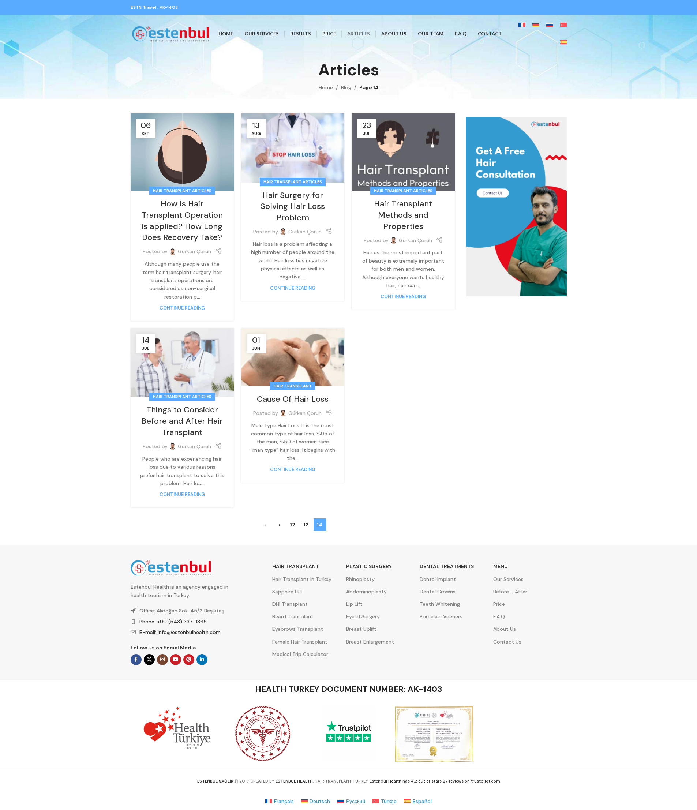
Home (326, 87)
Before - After (510, 591)
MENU (500, 566)
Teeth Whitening (440, 604)
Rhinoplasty (360, 579)
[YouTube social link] (175, 659)
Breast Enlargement (370, 641)
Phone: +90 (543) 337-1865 (173, 621)
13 (306, 524)
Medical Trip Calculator (300, 654)
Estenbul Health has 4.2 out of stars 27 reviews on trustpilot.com (435, 781)
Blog (346, 87)
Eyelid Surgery (363, 616)
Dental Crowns (438, 591)
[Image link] (516, 206)
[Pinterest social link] (188, 659)
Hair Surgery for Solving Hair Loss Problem (293, 206)
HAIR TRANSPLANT (295, 566)
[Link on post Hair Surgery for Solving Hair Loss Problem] (292, 147)
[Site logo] (171, 33)
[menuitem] (521, 25)
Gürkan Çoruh (194, 251)
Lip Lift (354, 604)
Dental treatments (447, 566)
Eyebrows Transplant (297, 629)
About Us (504, 629)
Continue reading (182, 308)
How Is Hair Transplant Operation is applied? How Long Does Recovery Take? (182, 220)
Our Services (508, 579)
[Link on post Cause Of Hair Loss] (292, 357)
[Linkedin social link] (201, 659)
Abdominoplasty (366, 591)
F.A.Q (499, 616)
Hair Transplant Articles (182, 190)
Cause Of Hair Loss (293, 399)
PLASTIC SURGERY (369, 566)
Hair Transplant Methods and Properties (403, 215)
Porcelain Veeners (441, 616)
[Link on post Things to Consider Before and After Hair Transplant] (182, 362)
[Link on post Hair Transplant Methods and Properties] (403, 152)
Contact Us (507, 641)
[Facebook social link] (136, 659)
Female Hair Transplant (299, 641)
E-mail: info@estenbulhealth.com (180, 632)
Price (499, 604)
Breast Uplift (361, 629)
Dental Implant (438, 579)
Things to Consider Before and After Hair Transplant (182, 421)
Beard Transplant (293, 616)
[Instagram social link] (162, 659)
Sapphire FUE (288, 591)
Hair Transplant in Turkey (301, 579)
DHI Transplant (290, 604)
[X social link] (149, 659)
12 (292, 524)
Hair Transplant (293, 386)
